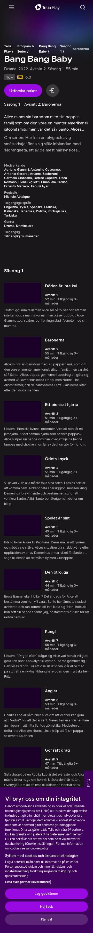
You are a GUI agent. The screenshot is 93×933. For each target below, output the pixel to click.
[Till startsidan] (47, 7)
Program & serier (25, 48)
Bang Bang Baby (47, 48)
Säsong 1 (66, 48)
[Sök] (82, 7)
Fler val (46, 919)
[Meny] (11, 7)
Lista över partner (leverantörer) (28, 882)
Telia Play (7, 48)
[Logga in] (52, 90)
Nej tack (46, 907)
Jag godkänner (46, 894)
